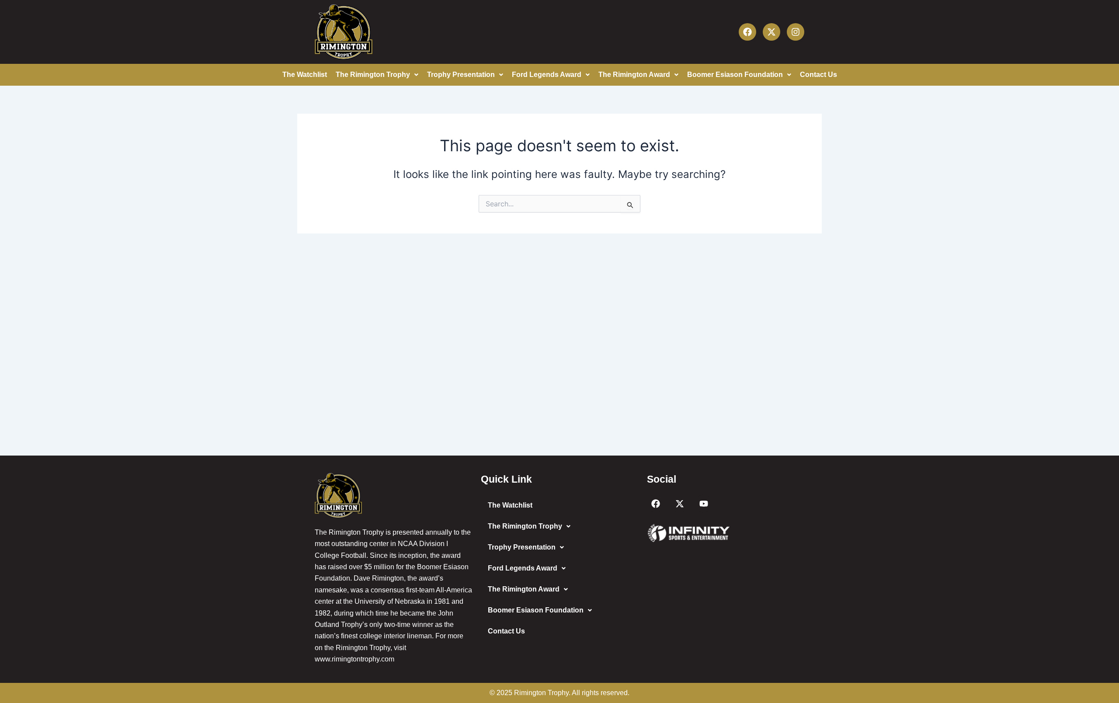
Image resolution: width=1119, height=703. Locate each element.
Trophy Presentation (461, 74)
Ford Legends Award (546, 74)
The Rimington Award (634, 74)
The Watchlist (304, 74)
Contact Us (818, 74)
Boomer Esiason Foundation (735, 74)
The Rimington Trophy (373, 74)
